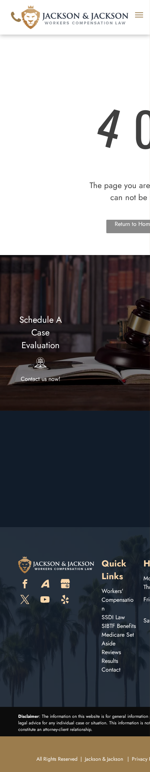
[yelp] (65, 600)
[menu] (139, 15)
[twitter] (25, 600)
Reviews (111, 652)
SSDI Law (113, 617)
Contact (111, 669)
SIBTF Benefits (119, 626)
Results (110, 661)
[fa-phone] (16, 24)
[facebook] (25, 585)
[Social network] (45, 585)
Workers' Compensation (118, 600)
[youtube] (45, 600)
